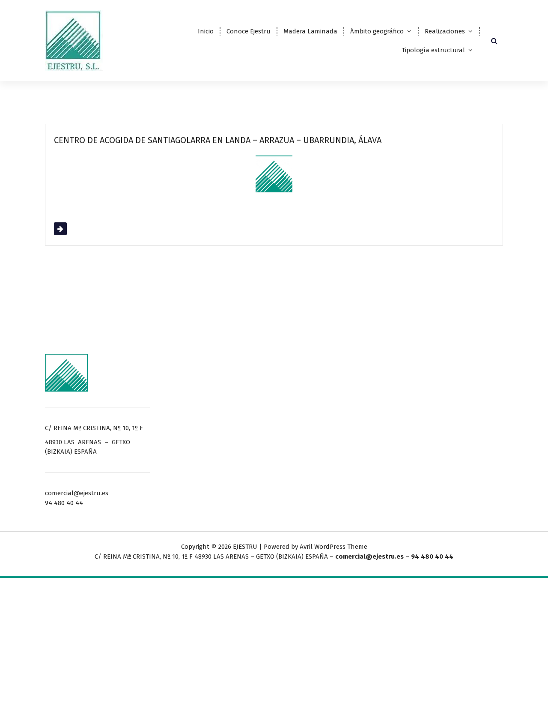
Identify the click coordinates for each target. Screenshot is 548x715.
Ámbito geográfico (377, 31)
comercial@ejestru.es (369, 556)
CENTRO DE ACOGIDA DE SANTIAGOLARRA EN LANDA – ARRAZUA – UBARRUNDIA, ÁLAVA (217, 140)
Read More (70, 229)
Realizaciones (445, 31)
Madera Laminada (310, 31)
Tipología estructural (433, 50)
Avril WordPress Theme (333, 546)
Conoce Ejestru (248, 31)
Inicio (206, 31)
